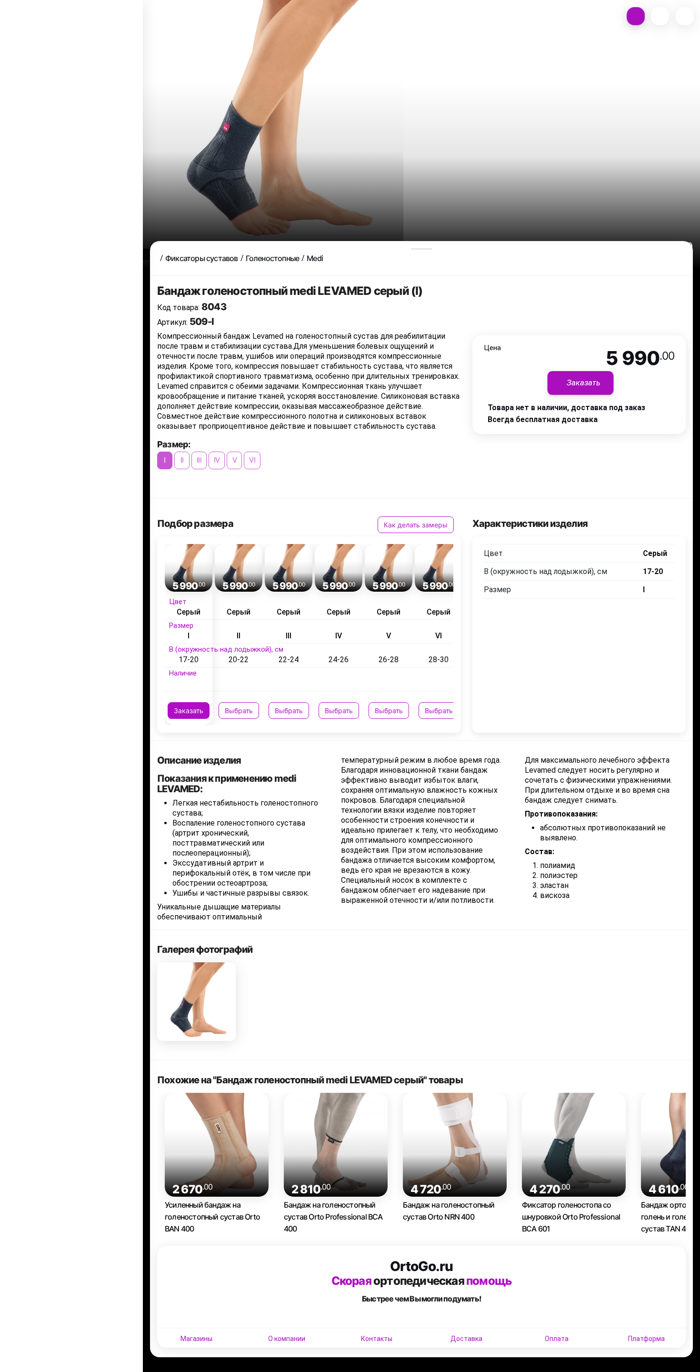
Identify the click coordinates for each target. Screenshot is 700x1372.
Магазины (196, 1338)
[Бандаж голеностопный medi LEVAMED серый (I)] (196, 1001)
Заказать (188, 710)
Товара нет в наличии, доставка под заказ (566, 407)
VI (252, 459)
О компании (286, 1338)
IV (217, 459)
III (199, 459)
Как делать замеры (416, 525)
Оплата (557, 1338)
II (181, 459)
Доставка (466, 1338)
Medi (315, 258)
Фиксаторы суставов (201, 258)
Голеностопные (273, 258)
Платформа (646, 1338)
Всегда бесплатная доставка (543, 419)
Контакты (376, 1338)
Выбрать (239, 710)
